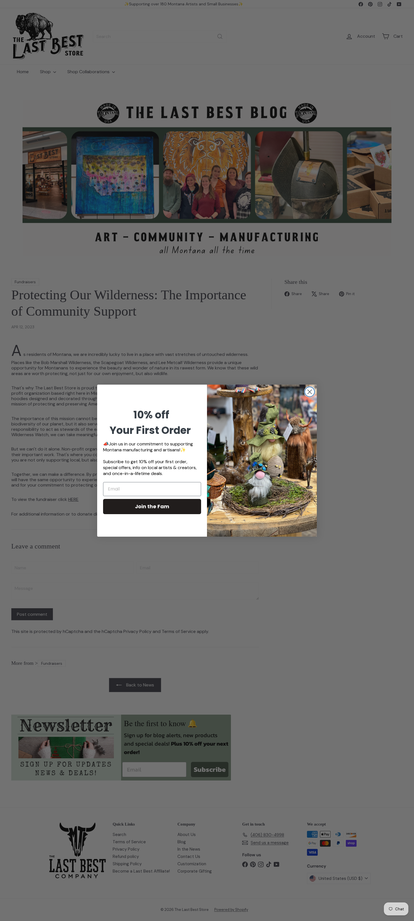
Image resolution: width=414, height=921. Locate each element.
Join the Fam (152, 506)
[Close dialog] (310, 392)
